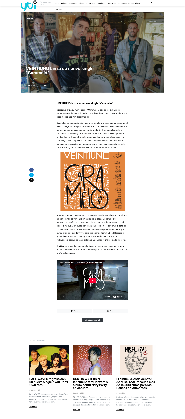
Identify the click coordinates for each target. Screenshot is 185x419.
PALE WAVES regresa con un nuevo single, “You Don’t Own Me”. (48, 382)
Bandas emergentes (126, 3)
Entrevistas (90, 3)
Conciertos (73, 3)
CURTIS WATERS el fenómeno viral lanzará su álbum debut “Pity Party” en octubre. (91, 383)
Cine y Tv (138, 3)
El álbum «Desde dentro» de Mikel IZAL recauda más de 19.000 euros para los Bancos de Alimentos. (135, 383)
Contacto (58, 10)
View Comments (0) (92, 320)
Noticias (64, 3)
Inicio (57, 3)
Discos (81, 3)
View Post (33, 406)
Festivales (112, 3)
